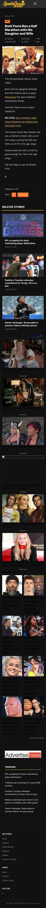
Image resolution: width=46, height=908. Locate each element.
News (4, 839)
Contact (5, 876)
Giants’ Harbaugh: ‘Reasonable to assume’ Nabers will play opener (21, 324)
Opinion (5, 855)
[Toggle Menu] (35, 4)
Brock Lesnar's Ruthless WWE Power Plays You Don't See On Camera (11, 726)
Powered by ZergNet (37, 738)
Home (7, 16)
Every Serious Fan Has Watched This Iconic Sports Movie (10, 646)
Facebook (23, 195)
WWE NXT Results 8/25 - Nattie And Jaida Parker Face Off (33, 646)
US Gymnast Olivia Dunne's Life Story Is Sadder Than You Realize (11, 686)
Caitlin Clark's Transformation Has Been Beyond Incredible (33, 726)
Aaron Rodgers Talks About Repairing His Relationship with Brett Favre (21, 122)
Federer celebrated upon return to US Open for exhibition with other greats (21, 801)
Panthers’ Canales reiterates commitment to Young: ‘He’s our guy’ (21, 283)
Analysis (5, 843)
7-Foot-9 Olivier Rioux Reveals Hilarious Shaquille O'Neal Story (34, 605)
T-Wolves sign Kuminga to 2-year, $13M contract (22, 784)
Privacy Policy (8, 880)
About (4, 872)
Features (5, 851)
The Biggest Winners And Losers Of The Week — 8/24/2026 (32, 686)
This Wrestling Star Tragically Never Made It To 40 (11, 603)
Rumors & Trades (9, 859)
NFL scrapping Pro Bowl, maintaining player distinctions (20, 242)
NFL (12, 16)
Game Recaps (8, 847)
